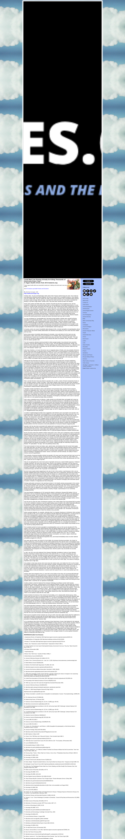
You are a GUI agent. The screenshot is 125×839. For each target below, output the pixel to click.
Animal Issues (86, 308)
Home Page (85, 298)
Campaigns (85, 324)
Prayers (84, 350)
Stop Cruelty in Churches (88, 360)
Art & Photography (87, 314)
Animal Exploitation (87, 306)
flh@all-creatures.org (91, 368)
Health (84, 332)
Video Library (86, 362)
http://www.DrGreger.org (31, 293)
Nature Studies (86, 344)
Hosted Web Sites (87, 334)
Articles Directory (87, 316)
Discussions (85, 328)
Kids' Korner (85, 338)
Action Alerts (86, 304)
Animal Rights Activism (88, 310)
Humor (84, 336)
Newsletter (85, 346)
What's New (85, 300)
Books (84, 322)
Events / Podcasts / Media (89, 330)
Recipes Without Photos (88, 356)
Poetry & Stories (86, 348)
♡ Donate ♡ (88, 281)
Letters (84, 340)
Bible (84, 318)
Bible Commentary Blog (88, 320)
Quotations (85, 352)
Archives (85, 312)
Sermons (85, 358)
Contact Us (85, 302)
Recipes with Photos (87, 354)
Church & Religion (87, 326)
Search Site (88, 283)
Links (84, 342)
